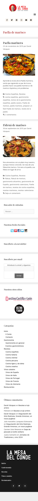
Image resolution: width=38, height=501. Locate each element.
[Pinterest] (16, 20)
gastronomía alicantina (12, 181)
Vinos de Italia (11, 375)
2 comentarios (10, 115)
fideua (7, 178)
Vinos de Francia (12, 381)
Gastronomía (9, 340)
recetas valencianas (26, 190)
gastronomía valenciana (19, 184)
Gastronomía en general (15, 343)
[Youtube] (26, 20)
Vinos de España (12, 372)
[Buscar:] (19, 211)
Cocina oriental (11, 358)
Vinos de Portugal (13, 378)
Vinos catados (9, 369)
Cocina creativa (12, 366)
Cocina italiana (11, 355)
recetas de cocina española (23, 187)
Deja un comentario (12, 193)
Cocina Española (11, 94)
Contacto (9, 337)
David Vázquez (10, 405)
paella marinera (16, 106)
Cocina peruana (12, 361)
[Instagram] (21, 20)
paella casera (16, 103)
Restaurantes (9, 387)
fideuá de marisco (18, 178)
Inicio (6, 331)
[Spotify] (31, 20)
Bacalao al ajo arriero (22, 411)
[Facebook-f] (7, 20)
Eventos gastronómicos (15, 346)
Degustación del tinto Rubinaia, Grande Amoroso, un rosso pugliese (18, 416)
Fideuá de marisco (14, 125)
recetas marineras (10, 190)
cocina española (11, 97)
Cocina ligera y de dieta (15, 364)
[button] (35, 14)
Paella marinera (13, 43)
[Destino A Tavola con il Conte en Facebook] (19, 231)
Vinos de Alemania (13, 384)
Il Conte (8, 334)
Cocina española (12, 352)
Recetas (22, 94)
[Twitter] (12, 20)
